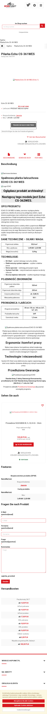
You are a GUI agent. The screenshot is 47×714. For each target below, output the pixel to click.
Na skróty (7, 672)
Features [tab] (39, 158)
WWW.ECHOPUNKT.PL (11, 661)
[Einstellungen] (34, 5)
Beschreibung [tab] (9, 158)
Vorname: (7, 527)
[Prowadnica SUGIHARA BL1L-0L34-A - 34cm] (23, 412)
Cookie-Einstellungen (23, 710)
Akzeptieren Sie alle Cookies (23, 701)
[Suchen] (42, 26)
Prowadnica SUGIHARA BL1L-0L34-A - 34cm (23, 423)
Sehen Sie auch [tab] (25, 158)
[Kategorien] (41, 5)
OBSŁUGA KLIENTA (10, 683)
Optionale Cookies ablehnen (23, 705)
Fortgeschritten (23, 32)
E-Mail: (7, 513)
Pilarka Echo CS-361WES (23, 46)
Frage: (8, 541)
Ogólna (9, 46)
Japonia (19, 115)
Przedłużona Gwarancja (26, 387)
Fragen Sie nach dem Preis (23, 125)
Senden (5, 581)
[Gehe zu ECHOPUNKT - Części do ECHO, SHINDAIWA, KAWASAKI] (2, 46)
